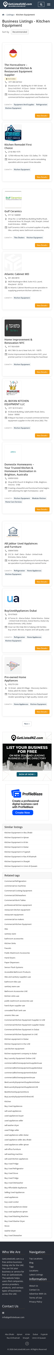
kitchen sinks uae (11, 996)
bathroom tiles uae (12, 981)
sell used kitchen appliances (16, 1158)
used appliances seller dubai (16, 1135)
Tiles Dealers (19, 237)
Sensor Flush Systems (13, 967)
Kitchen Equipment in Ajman (16, 837)
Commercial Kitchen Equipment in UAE (21, 1034)
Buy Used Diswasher (13, 1235)
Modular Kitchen (39, 498)
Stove (6, 1226)
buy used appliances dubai (15, 1206)
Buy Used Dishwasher (13, 1182)
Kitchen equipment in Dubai (16, 1039)
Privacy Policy (35, 1301)
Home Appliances (34, 570)
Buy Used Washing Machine (16, 1216)
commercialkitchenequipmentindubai (20, 1072)
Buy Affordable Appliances (15, 1187)
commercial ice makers (14, 919)
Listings (10, 14)
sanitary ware (10, 933)
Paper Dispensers (11, 962)
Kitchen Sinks (10, 943)
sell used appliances (12, 1111)
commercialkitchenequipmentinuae (19, 1077)
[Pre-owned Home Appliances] (13, 665)
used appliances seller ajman (16, 1144)
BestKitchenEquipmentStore (16, 1092)
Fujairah (44, 1334)
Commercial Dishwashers (15, 895)
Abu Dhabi (9, 1334)
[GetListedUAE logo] (17, 4)
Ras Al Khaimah (13, 1338)
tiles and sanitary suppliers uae (17, 977)
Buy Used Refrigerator (13, 1168)
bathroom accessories (13, 938)
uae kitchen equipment (14, 1048)
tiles (6, 929)
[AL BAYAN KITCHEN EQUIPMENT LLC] (13, 389)
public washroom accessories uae (18, 1001)
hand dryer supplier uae (14, 1005)
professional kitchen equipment (18, 905)
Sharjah (26, 1338)
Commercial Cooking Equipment (18, 890)
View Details (42, 115)
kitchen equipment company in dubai (20, 1053)
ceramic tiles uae (11, 1015)
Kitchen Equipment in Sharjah (17, 861)
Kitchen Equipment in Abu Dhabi (18, 832)
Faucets (7, 948)
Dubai (35, 1334)
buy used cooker (11, 1202)
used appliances (11, 1197)
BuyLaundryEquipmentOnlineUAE (19, 1096)
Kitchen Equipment (13, 108)
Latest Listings (36, 1274)
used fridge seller (11, 1130)
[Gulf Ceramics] (13, 199)
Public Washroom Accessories (17, 953)
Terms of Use (35, 1297)
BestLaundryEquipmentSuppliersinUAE (21, 1087)
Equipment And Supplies (24, 104)
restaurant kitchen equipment (17, 909)
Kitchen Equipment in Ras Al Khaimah (20, 856)
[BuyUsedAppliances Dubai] (13, 599)
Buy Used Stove (11, 1173)
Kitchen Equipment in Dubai (16, 847)
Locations (33, 1270)
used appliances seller (13, 1120)
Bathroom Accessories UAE (16, 991)
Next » (27, 724)
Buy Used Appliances (13, 1106)
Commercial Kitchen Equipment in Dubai (21, 1029)
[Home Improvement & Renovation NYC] (13, 328)
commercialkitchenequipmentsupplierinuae (23, 1063)
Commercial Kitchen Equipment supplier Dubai (24, 1024)
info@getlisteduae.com (13, 1317)
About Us (33, 1285)
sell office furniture (12, 1149)
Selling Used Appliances (14, 1192)
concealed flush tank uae (15, 1010)
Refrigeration (41, 104)
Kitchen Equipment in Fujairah (17, 852)
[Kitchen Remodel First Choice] (13, 133)
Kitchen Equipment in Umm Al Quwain (20, 866)
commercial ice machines (15, 885)
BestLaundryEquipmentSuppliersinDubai (21, 1082)
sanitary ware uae (12, 986)
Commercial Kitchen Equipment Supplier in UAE (24, 1020)
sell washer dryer (11, 1125)
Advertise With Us (37, 1293)
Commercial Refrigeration (15, 881)
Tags (31, 1266)
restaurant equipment (13, 914)
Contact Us (34, 1289)
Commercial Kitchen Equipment (18, 924)
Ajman (19, 1334)
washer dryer (10, 1230)
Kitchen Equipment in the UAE (17, 1044)
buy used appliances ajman (16, 1211)
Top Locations (35, 1258)
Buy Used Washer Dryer (14, 1221)
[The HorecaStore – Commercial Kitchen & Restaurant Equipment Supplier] (13, 53)
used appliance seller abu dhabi (17, 1139)
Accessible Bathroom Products (17, 972)
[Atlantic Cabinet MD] (13, 262)
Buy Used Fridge (11, 1163)
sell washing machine (13, 1154)
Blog (31, 1262)
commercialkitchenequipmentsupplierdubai (23, 1068)
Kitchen (7, 1101)
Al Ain (27, 1334)
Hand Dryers (9, 957)
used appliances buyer (14, 1115)
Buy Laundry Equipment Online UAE (19, 1058)
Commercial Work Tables (15, 900)
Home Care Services (13, 502)
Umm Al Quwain (39, 1338)
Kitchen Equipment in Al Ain (16, 842)
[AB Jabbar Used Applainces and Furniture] (13, 531)
